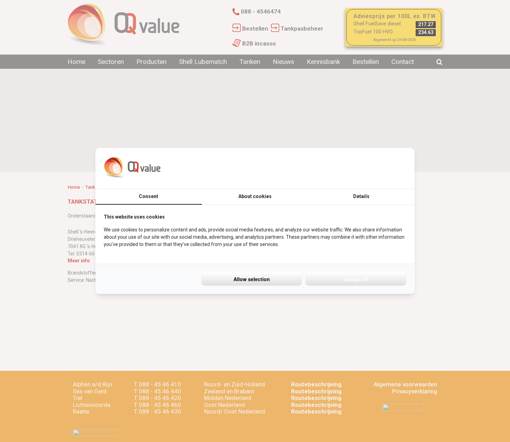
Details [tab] (361, 196)
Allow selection (251, 279)
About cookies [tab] (255, 196)
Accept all (356, 279)
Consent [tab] (148, 196)
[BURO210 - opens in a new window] (380, 168)
